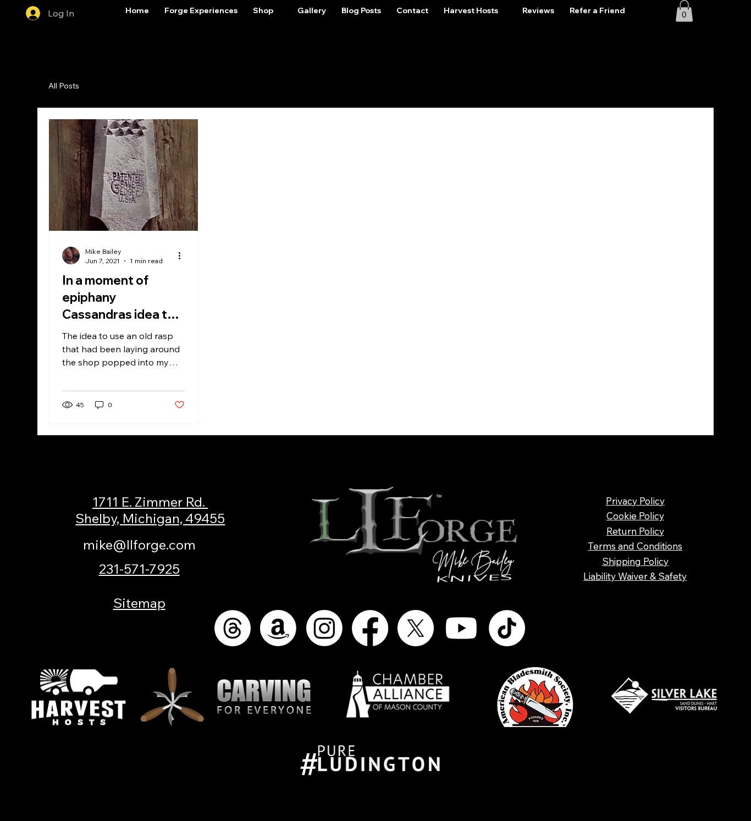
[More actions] (183, 255)
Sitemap (139, 603)
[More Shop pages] (279, 11)
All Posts (63, 86)
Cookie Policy (635, 516)
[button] (684, 11)
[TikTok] (507, 628)
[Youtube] (461, 628)
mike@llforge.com (139, 544)
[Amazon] (278, 628)
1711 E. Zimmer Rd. (150, 501)
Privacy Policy (635, 501)
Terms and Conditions (635, 546)
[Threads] (232, 628)
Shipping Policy (635, 561)
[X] (415, 628)
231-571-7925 (139, 569)
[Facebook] (370, 628)
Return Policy (635, 531)
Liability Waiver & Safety (635, 576)
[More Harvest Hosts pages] (504, 11)
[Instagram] (324, 628)
